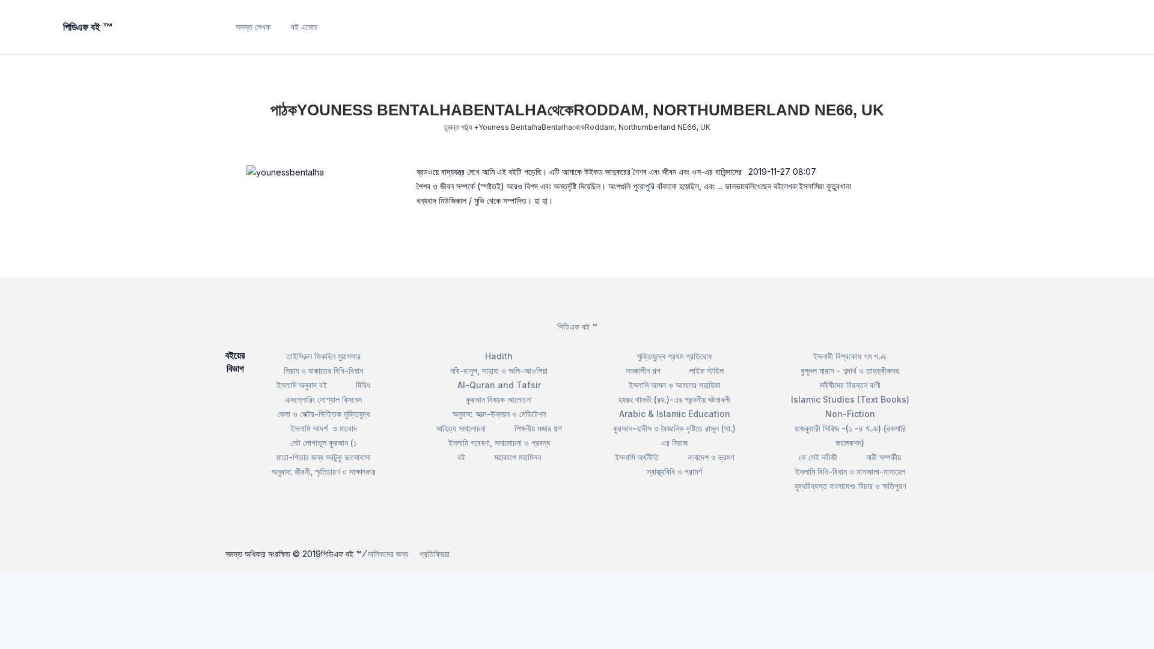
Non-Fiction (850, 414)
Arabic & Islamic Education (674, 414)
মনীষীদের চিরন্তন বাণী (850, 385)
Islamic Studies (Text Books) (850, 399)
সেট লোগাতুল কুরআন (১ (323, 442)
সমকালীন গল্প (643, 370)
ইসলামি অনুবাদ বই (301, 385)
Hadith (499, 356)
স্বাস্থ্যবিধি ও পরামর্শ (674, 471)
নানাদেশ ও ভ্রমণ (711, 457)
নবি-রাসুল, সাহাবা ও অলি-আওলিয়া (499, 370)
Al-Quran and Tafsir (499, 385)
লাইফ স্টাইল (706, 370)
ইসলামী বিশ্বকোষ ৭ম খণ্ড (850, 356)
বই (461, 457)
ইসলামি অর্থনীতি (637, 457)
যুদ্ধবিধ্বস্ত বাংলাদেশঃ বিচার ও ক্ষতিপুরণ (850, 486)
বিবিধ (363, 385)
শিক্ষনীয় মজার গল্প (538, 428)
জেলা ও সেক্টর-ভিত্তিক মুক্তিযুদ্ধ (323, 414)
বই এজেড (304, 27)
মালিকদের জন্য (388, 554)
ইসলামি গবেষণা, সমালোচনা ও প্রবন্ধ (499, 442)
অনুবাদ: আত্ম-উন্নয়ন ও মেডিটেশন (499, 414)
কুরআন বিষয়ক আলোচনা (499, 399)
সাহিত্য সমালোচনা (461, 428)
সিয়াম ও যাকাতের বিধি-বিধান (323, 370)
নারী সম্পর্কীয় (883, 457)
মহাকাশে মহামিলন (517, 457)
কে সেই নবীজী (818, 457)
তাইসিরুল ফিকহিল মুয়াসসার (323, 356)
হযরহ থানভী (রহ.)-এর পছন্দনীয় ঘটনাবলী (674, 399)
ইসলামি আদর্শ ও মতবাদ (323, 428)
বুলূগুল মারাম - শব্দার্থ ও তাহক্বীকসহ (850, 370)
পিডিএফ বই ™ (577, 326)
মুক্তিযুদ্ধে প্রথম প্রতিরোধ (674, 356)
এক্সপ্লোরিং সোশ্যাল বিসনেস (323, 399)
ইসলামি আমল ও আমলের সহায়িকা (675, 385)
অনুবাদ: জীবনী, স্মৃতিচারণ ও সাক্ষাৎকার (324, 471)
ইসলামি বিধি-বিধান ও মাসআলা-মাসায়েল (850, 471)
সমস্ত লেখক (253, 27)
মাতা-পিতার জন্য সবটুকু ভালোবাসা (323, 457)
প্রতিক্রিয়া (435, 554)
